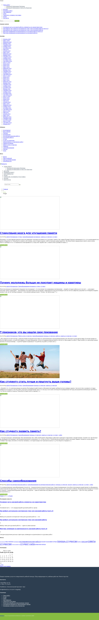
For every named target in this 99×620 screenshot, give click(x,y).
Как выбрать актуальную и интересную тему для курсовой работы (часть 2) (25, 28)
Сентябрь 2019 (7, 109)
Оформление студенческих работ (13, 142)
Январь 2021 (6, 89)
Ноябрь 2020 (7, 92)
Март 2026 (6, 40)
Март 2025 (6, 52)
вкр (6, 541)
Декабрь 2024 (7, 56)
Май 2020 (6, 100)
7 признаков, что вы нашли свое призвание (29, 332)
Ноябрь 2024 (7, 58)
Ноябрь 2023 (7, 73)
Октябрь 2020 (7, 93)
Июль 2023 (6, 77)
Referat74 (2, 615)
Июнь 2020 (6, 99)
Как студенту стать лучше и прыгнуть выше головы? (35, 381)
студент (54, 237)
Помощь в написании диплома (15, 6)
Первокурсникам (8, 143)
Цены (4, 13)
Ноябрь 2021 (7, 86)
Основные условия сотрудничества (14, 606)
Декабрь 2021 (7, 84)
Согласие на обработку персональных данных (16, 604)
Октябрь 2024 (7, 59)
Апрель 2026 (7, 39)
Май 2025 (6, 49)
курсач (43, 541)
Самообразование (8, 148)
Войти (5, 157)
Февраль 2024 (7, 68)
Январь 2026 (7, 43)
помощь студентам (49, 336)
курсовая (49, 541)
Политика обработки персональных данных (16, 603)
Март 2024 (6, 67)
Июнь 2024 (6, 65)
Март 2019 (6, 115)
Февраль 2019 (7, 117)
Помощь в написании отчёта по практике (19, 8)
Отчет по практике (8, 140)
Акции (5, 16)
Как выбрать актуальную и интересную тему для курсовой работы (23, 30)
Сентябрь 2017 (7, 122)
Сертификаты (7, 12)
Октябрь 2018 (7, 119)
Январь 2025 (6, 55)
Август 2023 (6, 75)
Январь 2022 (6, 83)
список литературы (16, 544)
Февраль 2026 (7, 42)
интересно (37, 237)
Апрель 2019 (6, 114)
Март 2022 (6, 80)
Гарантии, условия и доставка (12, 15)
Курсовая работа (8, 137)
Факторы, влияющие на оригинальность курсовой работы (20, 33)
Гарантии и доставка (9, 601)
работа (57, 336)
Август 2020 (6, 96)
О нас (4, 597)
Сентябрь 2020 (7, 95)
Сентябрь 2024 (7, 61)
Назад (2, 496)
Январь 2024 (7, 70)
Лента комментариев (9, 159)
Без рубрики (6, 131)
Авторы (5, 9)
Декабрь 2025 (7, 45)
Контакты (6, 18)
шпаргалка (38, 544)
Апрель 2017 (6, 124)
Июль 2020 (6, 97)
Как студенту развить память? (20, 431)
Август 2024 (6, 62)
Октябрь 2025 (7, 48)
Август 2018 (6, 121)
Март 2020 (6, 103)
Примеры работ (8, 10)
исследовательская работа (47, 484)
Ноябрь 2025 (7, 46)
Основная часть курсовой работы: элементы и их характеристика (22, 27)
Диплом (5, 133)
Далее (11, 496)
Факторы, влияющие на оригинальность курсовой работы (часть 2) (23, 31)
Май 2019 (6, 112)
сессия (70, 484)
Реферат (5, 146)
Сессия (5, 149)
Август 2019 (6, 111)
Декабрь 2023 (7, 71)
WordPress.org (7, 161)
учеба (60, 435)
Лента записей (7, 158)
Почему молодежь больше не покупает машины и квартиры (40, 282)
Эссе (4, 150)
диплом (10, 541)
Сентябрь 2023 (7, 74)
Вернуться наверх (5, 566)
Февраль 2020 (7, 105)
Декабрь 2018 (7, 118)
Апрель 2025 (7, 51)
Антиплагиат (7, 130)
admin (8, 237)
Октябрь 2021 (7, 87)
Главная (5, 189)
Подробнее (4, 245)
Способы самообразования (18, 480)
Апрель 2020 (7, 102)
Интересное (6, 134)
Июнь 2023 (6, 78)
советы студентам (46, 237)
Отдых (5, 139)
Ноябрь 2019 (7, 106)
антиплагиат (2, 541)
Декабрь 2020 (7, 90)
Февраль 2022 (7, 81)
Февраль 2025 (7, 54)
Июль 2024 (6, 64)
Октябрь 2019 (7, 108)
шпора (44, 544)
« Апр (1, 564)
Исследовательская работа (11, 136)
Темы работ (6, 5)
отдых (38, 286)
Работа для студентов (10, 145)
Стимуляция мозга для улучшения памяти (28, 232)
